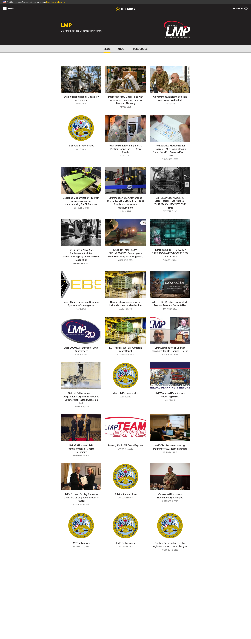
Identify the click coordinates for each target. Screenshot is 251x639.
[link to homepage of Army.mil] (125, 8)
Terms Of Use (109, 627)
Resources (140, 49)
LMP (66, 25)
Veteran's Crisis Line (174, 627)
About (122, 49)
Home (68, 627)
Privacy (95, 627)
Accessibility (127, 627)
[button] (1, 5)
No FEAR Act (154, 627)
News (107, 49)
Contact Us (81, 627)
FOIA (141, 627)
